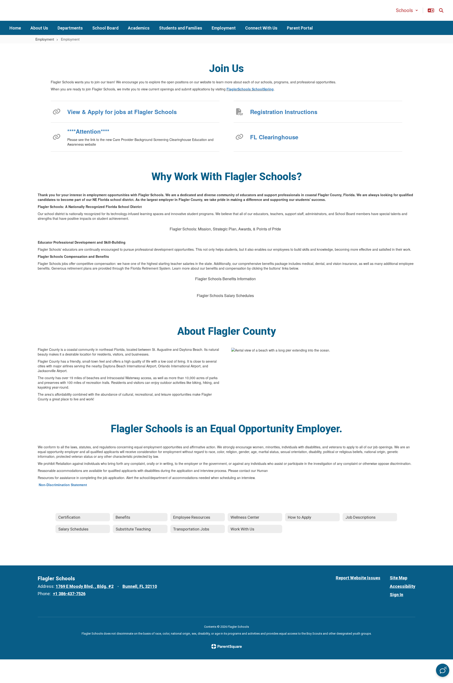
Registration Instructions (283, 112)
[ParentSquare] (226, 646)
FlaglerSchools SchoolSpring (250, 89)
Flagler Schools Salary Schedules (225, 295)
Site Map (398, 577)
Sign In (396, 594)
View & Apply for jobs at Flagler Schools (122, 112)
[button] (407, 10)
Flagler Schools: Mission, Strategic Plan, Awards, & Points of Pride (225, 229)
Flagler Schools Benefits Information (225, 278)
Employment (44, 39)
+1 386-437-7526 (69, 593)
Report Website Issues (358, 577)
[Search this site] (441, 10)
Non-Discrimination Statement (63, 484)
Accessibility (402, 586)
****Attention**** (88, 131)
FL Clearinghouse (274, 137)
